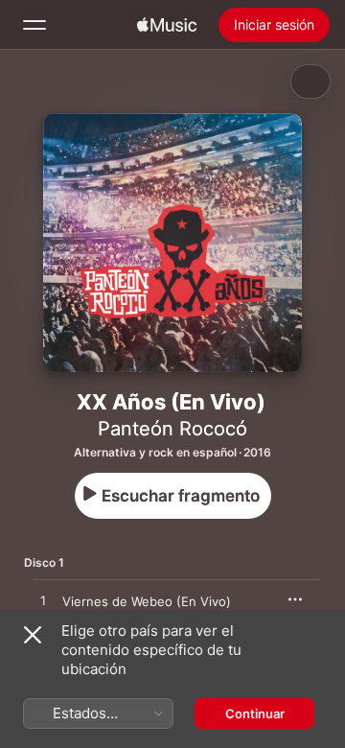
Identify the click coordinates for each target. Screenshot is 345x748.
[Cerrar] (32, 634)
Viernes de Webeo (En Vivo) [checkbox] (146, 601)
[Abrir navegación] (34, 25)
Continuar (255, 713)
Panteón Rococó (172, 428)
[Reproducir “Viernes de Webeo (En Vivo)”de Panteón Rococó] (43, 601)
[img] (166, 25)
